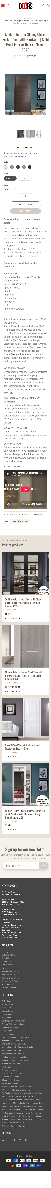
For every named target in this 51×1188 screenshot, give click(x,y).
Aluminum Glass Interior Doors (14, 1126)
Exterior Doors (8, 1034)
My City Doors (28, 1156)
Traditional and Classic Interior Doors (17, 1086)
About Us (6, 958)
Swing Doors (7, 1001)
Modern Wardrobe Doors (12, 1063)
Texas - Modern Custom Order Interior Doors (20, 1096)
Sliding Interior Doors (10, 1083)
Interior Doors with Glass (12, 1050)
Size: (6, 185)
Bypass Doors (7, 1011)
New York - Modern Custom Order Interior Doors (22, 1106)
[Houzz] (26, 1140)
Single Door (10, 178)
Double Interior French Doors (14, 1027)
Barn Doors (6, 1008)
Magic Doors (7, 1018)
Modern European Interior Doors (15, 1057)
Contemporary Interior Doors (14, 1021)
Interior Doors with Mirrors (13, 1054)
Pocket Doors (7, 1004)
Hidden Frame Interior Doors (13, 1040)
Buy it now (26, 211)
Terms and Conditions (10, 978)
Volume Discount (9, 988)
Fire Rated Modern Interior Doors (15, 1037)
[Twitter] (3, 1140)
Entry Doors (7, 1031)
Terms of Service (8, 974)
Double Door (25, 178)
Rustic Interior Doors (10, 1077)
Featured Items (29, 18)
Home (19, 18)
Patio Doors (7, 1067)
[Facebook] (9, 1140)
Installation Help (8, 955)
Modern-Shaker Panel (20, 521)
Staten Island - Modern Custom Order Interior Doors (23, 1109)
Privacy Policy (7, 984)
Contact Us (6, 961)
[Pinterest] (14, 1140)
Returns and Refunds (10, 981)
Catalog (5, 951)
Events (4, 968)
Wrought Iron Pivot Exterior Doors (16, 1090)
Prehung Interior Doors (11, 1070)
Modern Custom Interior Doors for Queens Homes (22, 1116)
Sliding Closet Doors (10, 1080)
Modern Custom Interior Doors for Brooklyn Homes (23, 1113)
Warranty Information (10, 971)
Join (43, 866)
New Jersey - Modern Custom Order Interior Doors (23, 1103)
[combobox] (12, 189)
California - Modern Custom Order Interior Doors (22, 1093)
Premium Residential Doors (13, 1073)
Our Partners (7, 965)
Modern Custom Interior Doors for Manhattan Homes (23, 1119)
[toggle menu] (3, 5)
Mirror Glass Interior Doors (13, 1123)
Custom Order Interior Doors (13, 1024)
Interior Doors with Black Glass (14, 1044)
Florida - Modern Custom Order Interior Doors (21, 1100)
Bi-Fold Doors (7, 1014)
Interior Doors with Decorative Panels (17, 1047)
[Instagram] (20, 1140)
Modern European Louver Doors (15, 1060)
